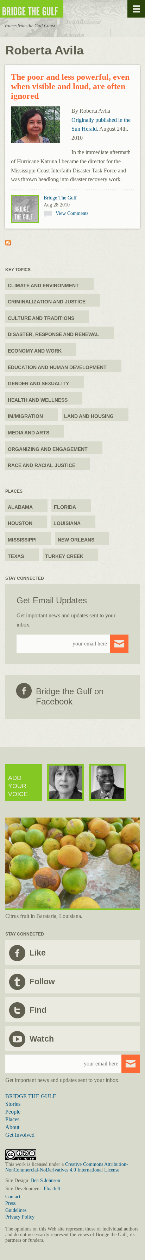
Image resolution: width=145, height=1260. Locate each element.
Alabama (20, 507)
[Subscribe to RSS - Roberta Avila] (8, 244)
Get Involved (19, 1135)
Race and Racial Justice (41, 465)
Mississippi (22, 540)
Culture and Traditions (41, 318)
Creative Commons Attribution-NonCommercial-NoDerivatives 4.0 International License (66, 1167)
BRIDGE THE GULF (30, 1096)
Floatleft (52, 1188)
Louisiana (67, 523)
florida (65, 507)
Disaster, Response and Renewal (53, 334)
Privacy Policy (19, 1217)
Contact (12, 1196)
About (12, 1127)
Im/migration (25, 416)
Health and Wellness (38, 400)
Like (38, 952)
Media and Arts (28, 432)
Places (12, 1119)
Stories (12, 1104)
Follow (42, 981)
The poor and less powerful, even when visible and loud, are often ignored (70, 86)
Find (38, 1010)
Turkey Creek (64, 556)
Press (10, 1203)
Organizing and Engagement (48, 449)
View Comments (72, 213)
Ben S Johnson (45, 1180)
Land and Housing (89, 416)
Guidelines (15, 1210)
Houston (20, 523)
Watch (42, 1038)
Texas (16, 556)
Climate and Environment (43, 285)
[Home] (53, 9)
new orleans (76, 540)
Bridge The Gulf (60, 198)
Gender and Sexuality (38, 383)
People (12, 1112)
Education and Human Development (57, 367)
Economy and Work (35, 351)
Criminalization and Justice (47, 301)
